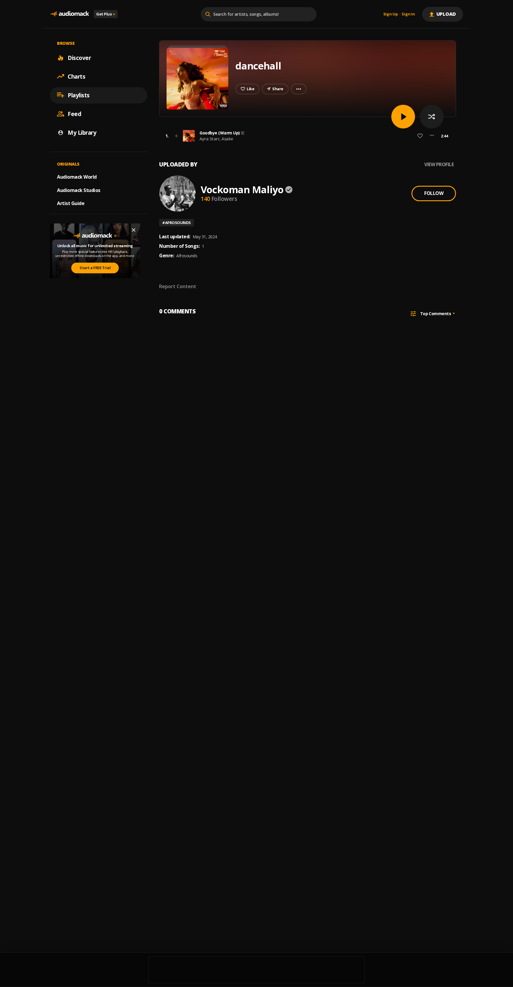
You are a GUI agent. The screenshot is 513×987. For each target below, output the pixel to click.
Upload (446, 14)
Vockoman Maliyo (242, 189)
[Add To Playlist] (176, 136)
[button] (305, 136)
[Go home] (69, 14)
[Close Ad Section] (134, 230)
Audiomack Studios (78, 190)
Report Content (177, 286)
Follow (433, 193)
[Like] (420, 136)
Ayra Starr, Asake (216, 139)
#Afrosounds (176, 222)
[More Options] (432, 136)
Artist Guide (70, 203)
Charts (76, 76)
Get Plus (105, 14)
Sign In (408, 14)
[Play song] (403, 116)
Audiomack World (77, 176)
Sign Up (390, 14)
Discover (79, 57)
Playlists (79, 95)
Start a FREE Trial (95, 267)
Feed (74, 114)
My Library (82, 132)
